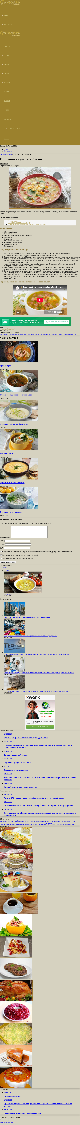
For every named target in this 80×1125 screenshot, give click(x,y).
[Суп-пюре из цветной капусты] (19, 420)
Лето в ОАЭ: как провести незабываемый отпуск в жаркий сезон (27, 617)
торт (72, 824)
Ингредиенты (13, 221)
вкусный (14, 821)
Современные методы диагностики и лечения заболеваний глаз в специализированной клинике (39, 673)
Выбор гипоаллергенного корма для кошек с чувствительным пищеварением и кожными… (37, 691)
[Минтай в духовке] (16, 848)
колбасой (11, 329)
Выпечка (7, 82)
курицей (49, 821)
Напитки (7, 110)
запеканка (38, 821)
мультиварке (56, 821)
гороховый (4, 329)
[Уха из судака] (19, 449)
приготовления (18, 824)
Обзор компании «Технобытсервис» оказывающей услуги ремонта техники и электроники (36, 654)
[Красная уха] (19, 362)
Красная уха (5, 366)
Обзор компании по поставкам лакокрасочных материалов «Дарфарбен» (30, 636)
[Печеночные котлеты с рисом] (16, 979)
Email (2, 544)
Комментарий (5, 537)
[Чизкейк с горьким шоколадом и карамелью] (16, 1066)
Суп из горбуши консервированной (16, 395)
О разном (7, 119)
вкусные (7, 821)
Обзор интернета (14, 128)
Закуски (7, 101)
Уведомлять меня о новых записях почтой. (17, 558)
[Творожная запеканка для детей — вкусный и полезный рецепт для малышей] (16, 892)
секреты (54, 824)
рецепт (34, 824)
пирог (67, 821)
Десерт (6, 92)
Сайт (2, 548)
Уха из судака (6, 453)
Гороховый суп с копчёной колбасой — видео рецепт (27, 224)
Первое (6, 55)
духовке (32, 821)
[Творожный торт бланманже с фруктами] (16, 1087)
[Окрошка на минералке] (19, 508)
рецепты (41, 824)
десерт (27, 821)
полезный (72, 821)
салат (48, 824)
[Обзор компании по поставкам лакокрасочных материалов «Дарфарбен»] (14, 634)
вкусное (2, 821)
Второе (6, 64)
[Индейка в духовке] (16, 1000)
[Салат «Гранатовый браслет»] (16, 1022)
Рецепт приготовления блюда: (19, 223)
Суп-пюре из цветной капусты (14, 424)
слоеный (59, 824)
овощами (63, 821)
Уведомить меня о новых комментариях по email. (20, 555)
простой (26, 824)
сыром (68, 824)
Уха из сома (8, 594)
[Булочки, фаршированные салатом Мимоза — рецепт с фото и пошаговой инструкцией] (16, 870)
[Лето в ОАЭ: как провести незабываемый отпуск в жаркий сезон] (14, 615)
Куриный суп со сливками (12, 483)
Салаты (6, 73)
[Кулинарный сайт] (10, 5)
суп (64, 824)
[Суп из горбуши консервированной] (19, 391)
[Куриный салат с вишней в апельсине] (16, 935)
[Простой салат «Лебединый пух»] (16, 1044)
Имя (2, 541)
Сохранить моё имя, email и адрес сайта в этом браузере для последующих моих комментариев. (37, 551)
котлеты (43, 821)
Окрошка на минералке (11, 512)
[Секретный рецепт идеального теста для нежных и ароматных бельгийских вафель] (16, 957)
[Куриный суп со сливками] (19, 479)
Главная (3, 154)
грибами (21, 821)
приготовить (6, 824)
